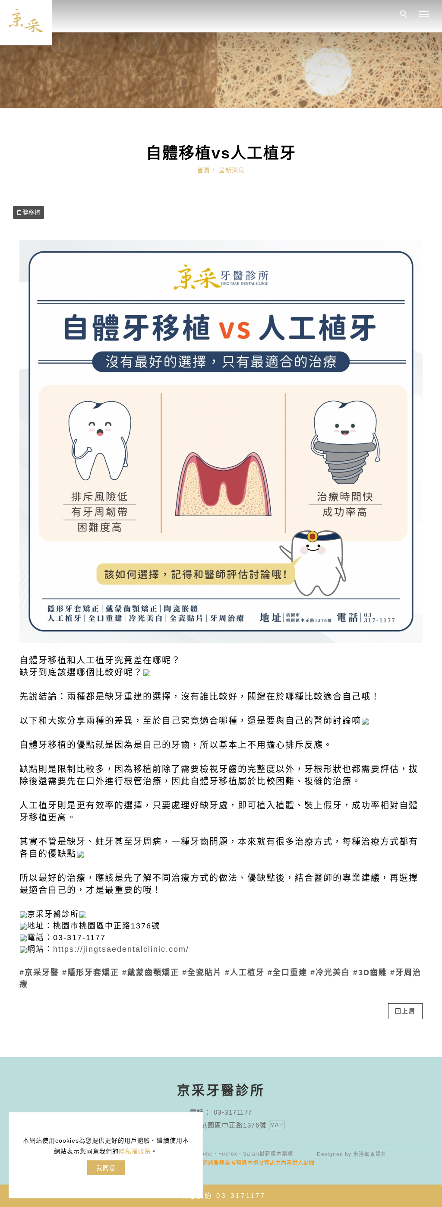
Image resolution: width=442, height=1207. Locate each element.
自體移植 (28, 212)
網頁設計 (375, 1154)
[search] (404, 15)
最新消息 (232, 170)
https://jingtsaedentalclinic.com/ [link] (121, 949)
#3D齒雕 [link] (370, 972)
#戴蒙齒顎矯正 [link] (150, 972)
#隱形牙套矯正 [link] (90, 972)
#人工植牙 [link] (245, 972)
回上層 (405, 1010)
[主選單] (423, 14)
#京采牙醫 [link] (39, 972)
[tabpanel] (221, 70)
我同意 (106, 1167)
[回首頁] (26, 22)
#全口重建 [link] (287, 972)
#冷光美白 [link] (330, 972)
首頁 (203, 170)
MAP (277, 1125)
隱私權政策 (135, 1151)
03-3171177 (233, 1112)
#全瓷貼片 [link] (202, 972)
